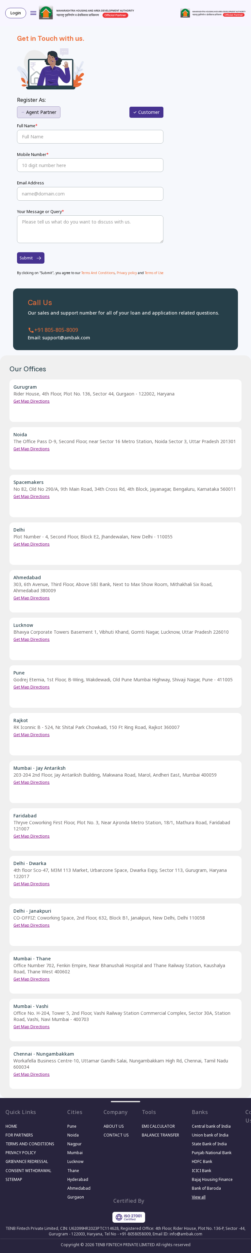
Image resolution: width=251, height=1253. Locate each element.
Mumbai (75, 1152)
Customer (148, 112)
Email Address (30, 183)
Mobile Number (33, 154)
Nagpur (74, 1144)
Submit (26, 258)
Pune (71, 1126)
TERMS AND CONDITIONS (30, 1144)
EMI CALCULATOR (158, 1126)
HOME (11, 1126)
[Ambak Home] (86, 14)
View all (199, 1197)
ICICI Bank (201, 1170)
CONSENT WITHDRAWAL (28, 1170)
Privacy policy (127, 273)
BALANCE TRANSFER (160, 1135)
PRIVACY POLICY (21, 1152)
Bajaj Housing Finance (212, 1179)
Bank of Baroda (206, 1188)
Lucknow (75, 1161)
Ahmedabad (79, 1188)
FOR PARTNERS (19, 1135)
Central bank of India (211, 1126)
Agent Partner (41, 112)
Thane (73, 1170)
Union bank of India (210, 1135)
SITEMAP (14, 1179)
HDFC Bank (202, 1161)
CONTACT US (116, 1135)
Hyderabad (77, 1179)
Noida (73, 1135)
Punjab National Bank (211, 1152)
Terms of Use (154, 273)
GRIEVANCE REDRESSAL (27, 1161)
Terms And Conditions (98, 273)
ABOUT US (114, 1126)
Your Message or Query (40, 211)
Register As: (31, 99)
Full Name (27, 126)
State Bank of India (209, 1144)
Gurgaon (75, 1197)
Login (15, 13)
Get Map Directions (31, 401)
